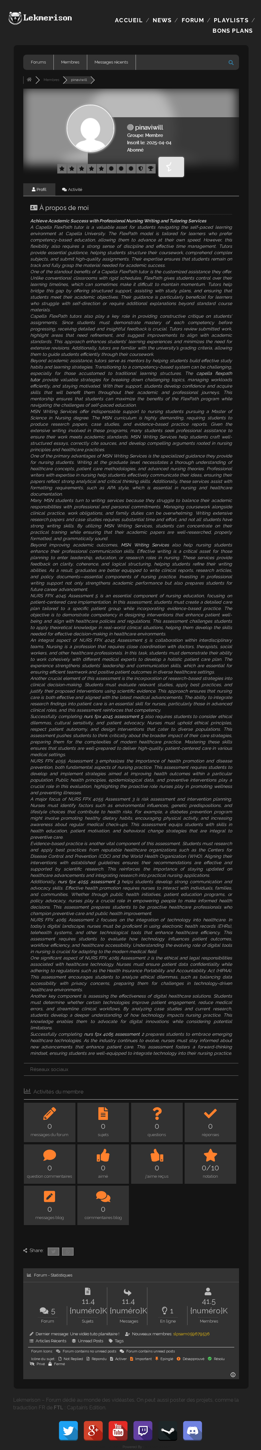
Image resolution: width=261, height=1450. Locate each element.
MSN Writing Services (145, 544)
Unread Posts (90, 1340)
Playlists (231, 20)
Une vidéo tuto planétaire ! (94, 1333)
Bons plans (233, 30)
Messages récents (111, 62)
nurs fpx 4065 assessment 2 (114, 1034)
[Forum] (29, 80)
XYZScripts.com (158, 1447)
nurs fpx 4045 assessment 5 (113, 716)
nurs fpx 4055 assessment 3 (89, 881)
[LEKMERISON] (41, 22)
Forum (193, 20)
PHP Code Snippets (106, 1447)
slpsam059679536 (191, 1333)
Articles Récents (51, 1340)
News (162, 20)
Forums (38, 62)
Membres (70, 62)
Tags (119, 1340)
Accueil (129, 20)
